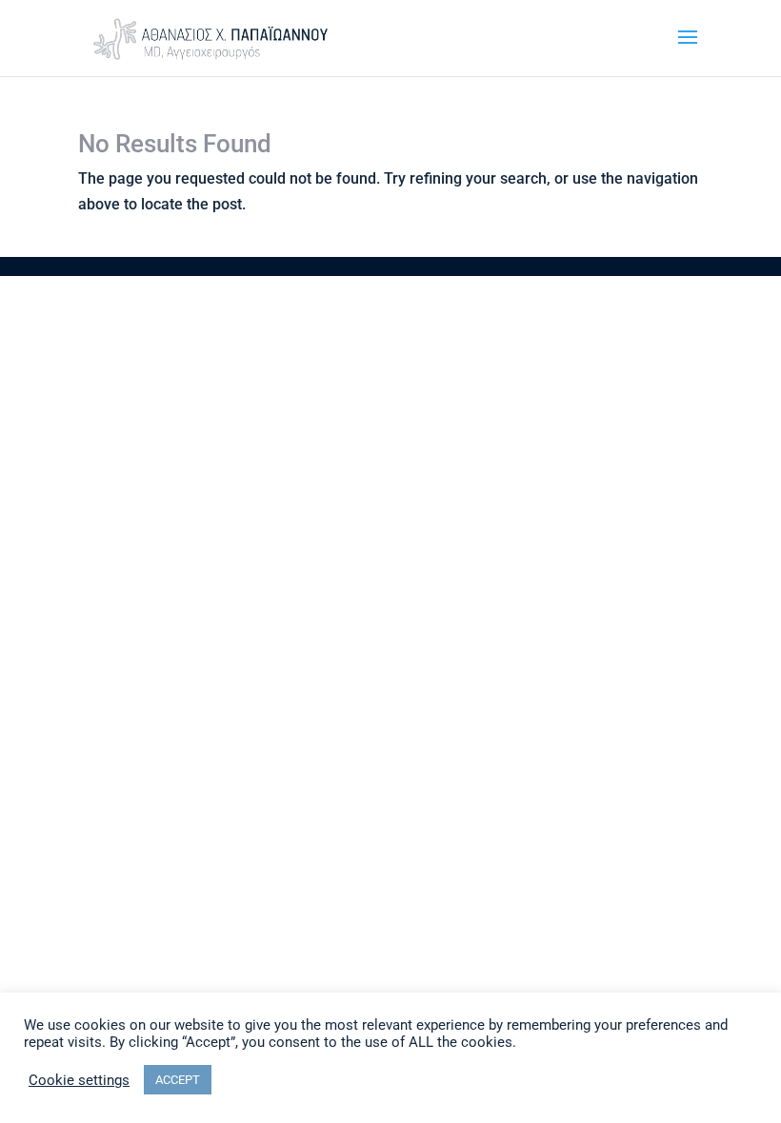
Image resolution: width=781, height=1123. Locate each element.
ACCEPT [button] (177, 1080)
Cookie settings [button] (79, 1080)
